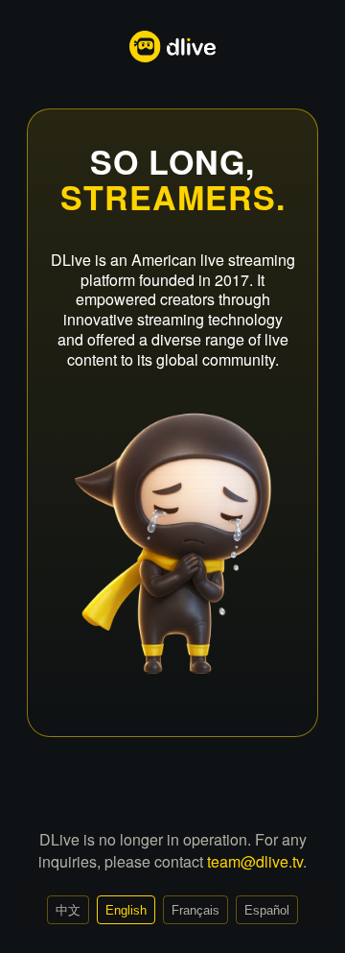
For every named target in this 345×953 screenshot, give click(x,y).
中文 (68, 910)
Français (195, 910)
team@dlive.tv (255, 861)
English (126, 910)
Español (266, 910)
